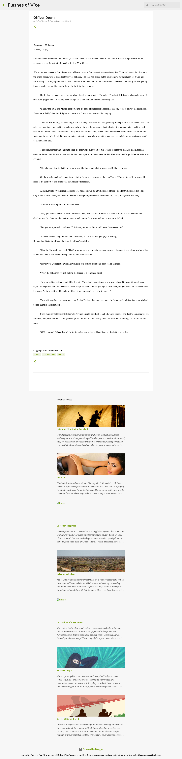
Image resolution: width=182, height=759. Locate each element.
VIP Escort (62, 477)
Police (61, 355)
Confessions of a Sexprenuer (70, 622)
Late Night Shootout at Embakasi (72, 429)
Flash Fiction (49, 355)
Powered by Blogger (92, 749)
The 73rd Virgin (64, 671)
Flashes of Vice (24, 4)
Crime (37, 355)
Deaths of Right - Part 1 (68, 719)
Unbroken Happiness (66, 526)
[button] (35, 27)
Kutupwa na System (66, 574)
